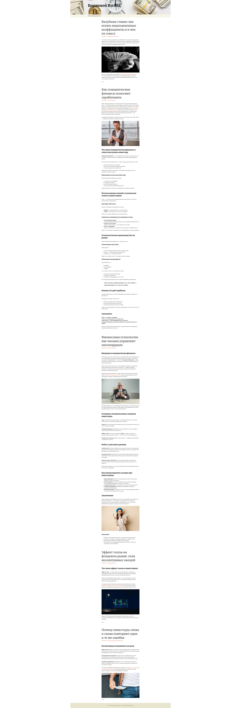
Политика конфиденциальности (94, 15)
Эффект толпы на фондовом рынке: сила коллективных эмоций (118, 556)
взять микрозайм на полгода (114, 375)
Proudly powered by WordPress (127, 705)
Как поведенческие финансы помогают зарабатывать (116, 93)
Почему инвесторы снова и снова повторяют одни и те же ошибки (120, 634)
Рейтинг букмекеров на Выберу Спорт (128, 74)
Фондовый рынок (112, 563)
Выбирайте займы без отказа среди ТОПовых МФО (113, 585)
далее (103, 81)
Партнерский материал (113, 36)
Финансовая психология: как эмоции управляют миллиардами (120, 341)
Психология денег (112, 100)
